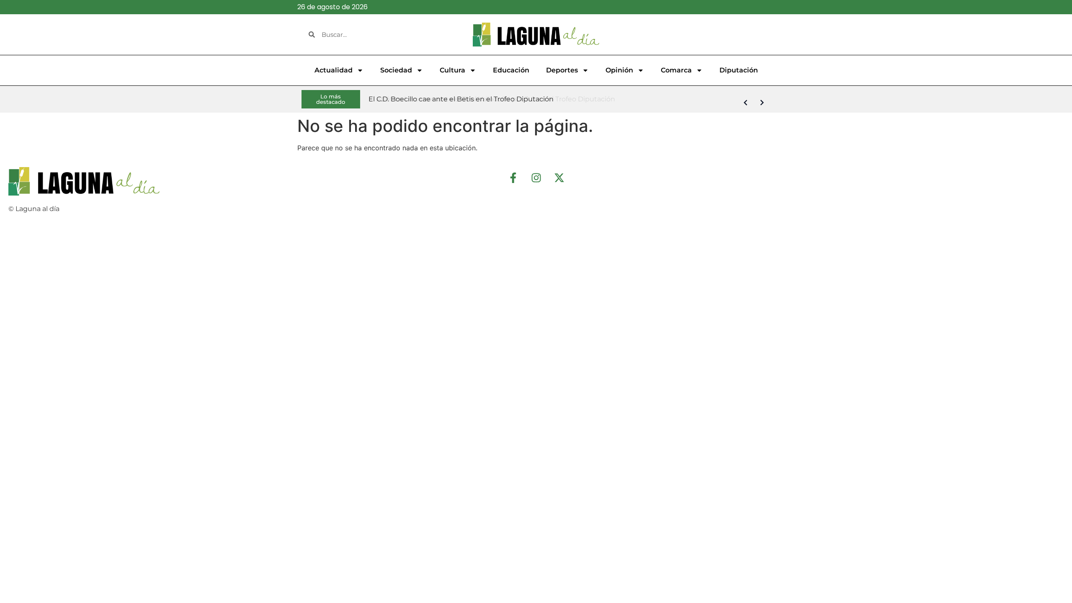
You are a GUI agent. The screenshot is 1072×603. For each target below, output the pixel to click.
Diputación (738, 70)
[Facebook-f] (512, 177)
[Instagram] (536, 177)
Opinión (619, 70)
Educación (511, 70)
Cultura (452, 70)
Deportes (562, 70)
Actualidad (333, 70)
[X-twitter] (559, 177)
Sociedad (396, 70)
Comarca (676, 70)
